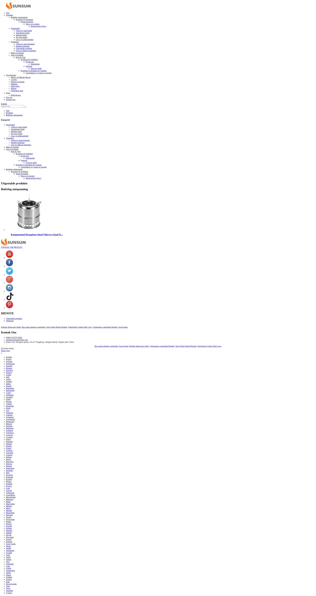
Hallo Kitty (15, 86)
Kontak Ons (10, 100)
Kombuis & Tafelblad (29, 60)
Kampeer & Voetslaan (24, 20)
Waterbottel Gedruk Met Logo (80, 327)
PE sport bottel (21, 37)
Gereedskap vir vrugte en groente (39, 73)
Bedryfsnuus (16, 95)
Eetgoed (29, 66)
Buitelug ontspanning (19, 17)
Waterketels (35, 64)
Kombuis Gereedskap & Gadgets (34, 71)
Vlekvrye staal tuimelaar (25, 44)
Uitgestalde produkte (24, 48)
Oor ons (9, 97)
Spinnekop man (17, 91)
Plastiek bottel (21, 35)
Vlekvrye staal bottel (24, 31)
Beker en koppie (17, 53)
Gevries (14, 80)
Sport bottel (122, 327)
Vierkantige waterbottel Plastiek (105, 327)
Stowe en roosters (33, 24)
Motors (13, 88)
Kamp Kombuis (27, 22)
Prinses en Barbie (17, 82)
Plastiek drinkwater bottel (11, 327)
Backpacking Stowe (38, 26)
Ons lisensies (11, 75)
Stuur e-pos (5, 351)
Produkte (9, 15)
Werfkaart (10, 321)
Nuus (8, 93)
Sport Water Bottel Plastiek (56, 327)
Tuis (7, 13)
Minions (14, 84)
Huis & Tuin (21, 57)
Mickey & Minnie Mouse (21, 77)
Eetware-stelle (36, 68)
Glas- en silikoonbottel (24, 40)
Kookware (30, 62)
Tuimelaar (15, 42)
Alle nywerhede (17, 55)
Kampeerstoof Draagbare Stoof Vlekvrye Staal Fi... (37, 234)
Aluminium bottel (23, 33)
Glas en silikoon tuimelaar (26, 51)
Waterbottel (15, 28)
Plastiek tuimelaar (23, 46)
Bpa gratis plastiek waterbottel (33, 327)
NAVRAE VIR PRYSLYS (11, 247)
